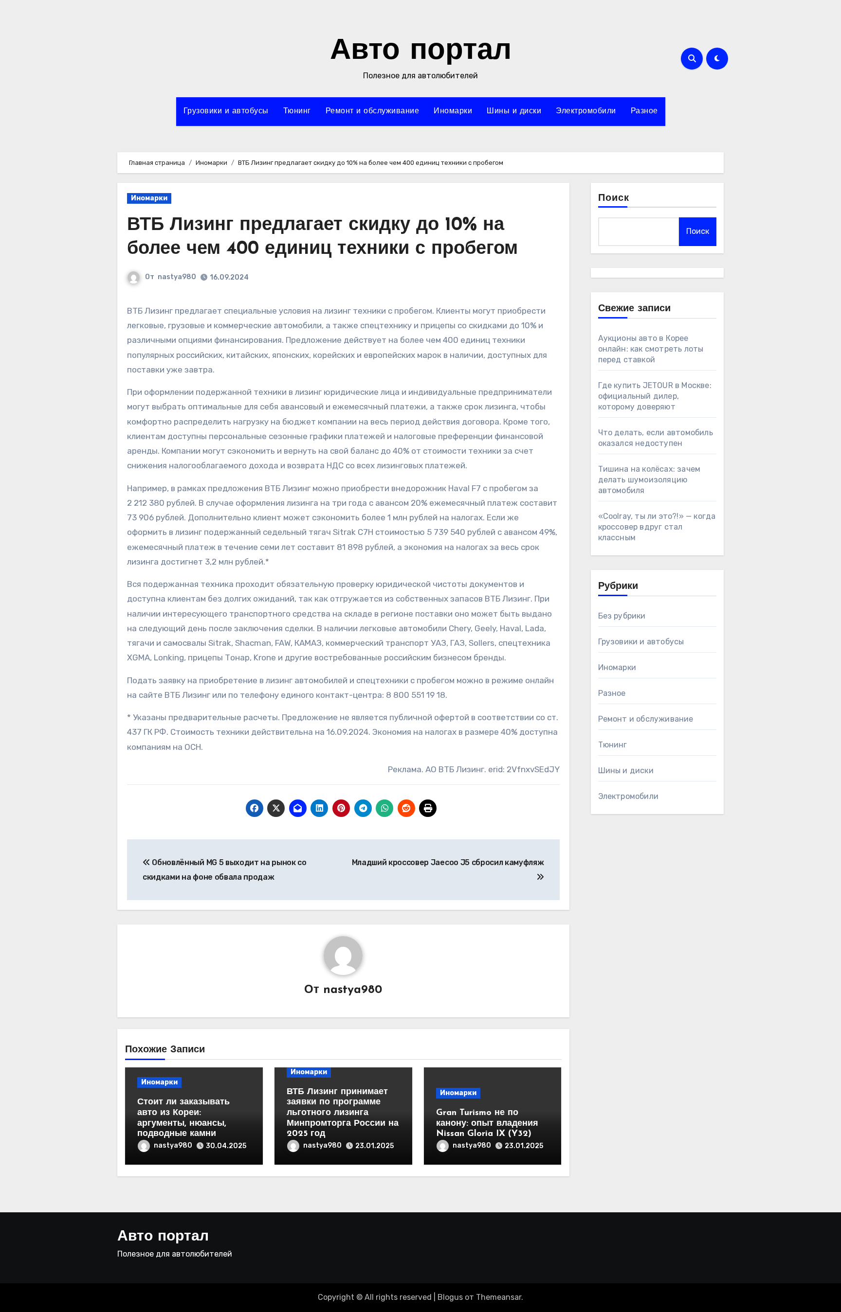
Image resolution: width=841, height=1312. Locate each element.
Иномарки (453, 111)
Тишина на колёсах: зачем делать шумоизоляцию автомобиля (649, 479)
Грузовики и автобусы (226, 111)
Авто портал (421, 51)
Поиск (614, 198)
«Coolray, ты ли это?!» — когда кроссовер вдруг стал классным (657, 527)
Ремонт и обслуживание (373, 111)
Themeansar (498, 1297)
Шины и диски (514, 111)
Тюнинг (297, 111)
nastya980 (177, 277)
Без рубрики (622, 616)
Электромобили (586, 111)
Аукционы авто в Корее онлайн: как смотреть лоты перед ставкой (651, 349)
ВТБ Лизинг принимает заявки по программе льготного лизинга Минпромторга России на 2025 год (343, 1113)
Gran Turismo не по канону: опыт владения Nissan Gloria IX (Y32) (487, 1123)
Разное (644, 111)
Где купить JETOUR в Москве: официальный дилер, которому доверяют (655, 396)
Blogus (450, 1297)
